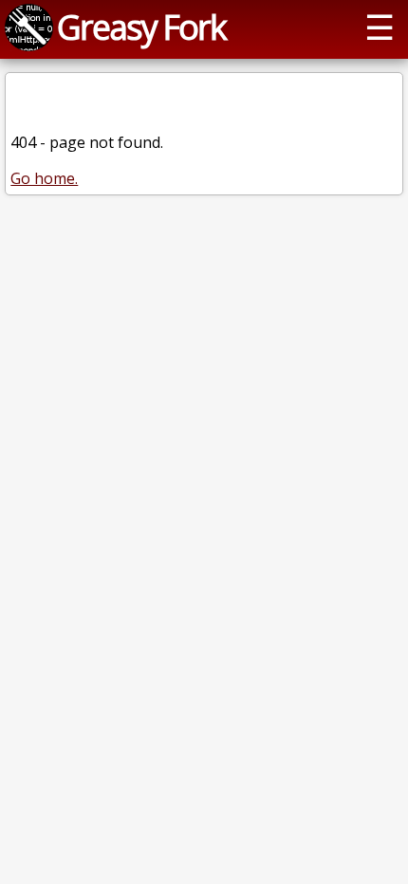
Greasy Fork (141, 26)
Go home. (44, 178)
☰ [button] (379, 26)
